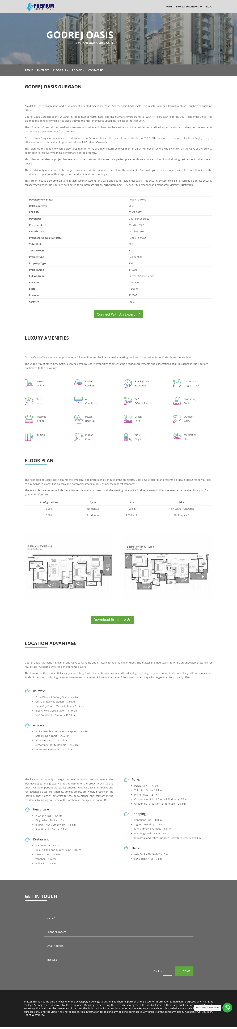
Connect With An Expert (116, 314)
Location (78, 70)
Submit (184, 971)
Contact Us (95, 70)
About (29, 70)
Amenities (43, 70)
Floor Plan (60, 70)
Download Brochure (110, 619)
